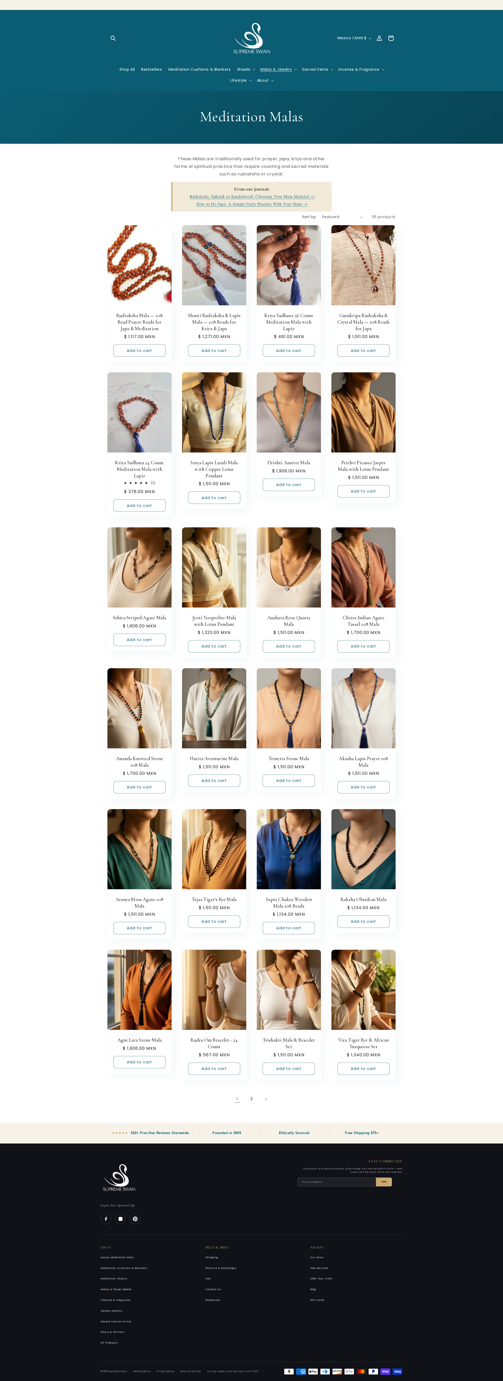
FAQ (208, 1278)
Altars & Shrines (112, 1332)
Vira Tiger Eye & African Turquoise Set (363, 1043)
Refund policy (142, 1371)
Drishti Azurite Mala (288, 463)
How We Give (319, 1268)
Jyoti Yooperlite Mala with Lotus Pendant (214, 621)
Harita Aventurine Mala (214, 758)
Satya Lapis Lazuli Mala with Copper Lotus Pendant (214, 469)
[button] (113, 38)
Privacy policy (165, 1371)
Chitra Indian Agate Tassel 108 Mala (363, 621)
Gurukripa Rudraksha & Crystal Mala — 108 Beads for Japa (363, 321)
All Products (109, 1342)
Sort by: (309, 216)
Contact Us (213, 1289)
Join (384, 1182)
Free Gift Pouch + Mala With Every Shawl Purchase (251, 3)
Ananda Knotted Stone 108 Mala (139, 761)
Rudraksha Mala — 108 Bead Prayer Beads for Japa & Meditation (139, 321)
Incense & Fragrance (115, 1300)
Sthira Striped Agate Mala (139, 618)
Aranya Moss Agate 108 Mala (139, 902)
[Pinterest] (135, 1219)
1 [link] (237, 1099)
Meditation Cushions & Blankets (124, 1268)
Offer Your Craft (321, 1278)
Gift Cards (317, 1300)
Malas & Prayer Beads (116, 1289)
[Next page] (265, 1099)
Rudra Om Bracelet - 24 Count (214, 1043)
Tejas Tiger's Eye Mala (214, 899)
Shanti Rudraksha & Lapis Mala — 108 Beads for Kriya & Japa (214, 321)
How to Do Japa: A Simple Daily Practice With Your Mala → (252, 204)
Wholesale (212, 1300)
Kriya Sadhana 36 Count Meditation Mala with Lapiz (288, 321)
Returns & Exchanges (220, 1268)
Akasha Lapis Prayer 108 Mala (363, 761)
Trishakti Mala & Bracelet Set (289, 1043)
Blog (313, 1289)
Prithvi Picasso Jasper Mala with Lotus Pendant (363, 466)
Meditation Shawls (114, 1278)
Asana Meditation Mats (117, 1257)
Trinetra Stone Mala (289, 758)
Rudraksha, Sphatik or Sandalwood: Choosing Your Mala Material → (252, 196)
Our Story (316, 1257)
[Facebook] (106, 1219)
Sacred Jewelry (111, 1310)
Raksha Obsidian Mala (363, 899)
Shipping (211, 1257)
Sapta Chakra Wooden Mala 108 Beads (289, 902)
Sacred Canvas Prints (116, 1321)
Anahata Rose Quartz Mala (289, 621)
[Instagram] (120, 1219)
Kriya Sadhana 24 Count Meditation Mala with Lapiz (139, 469)
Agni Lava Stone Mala (139, 1040)
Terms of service (190, 1371)
